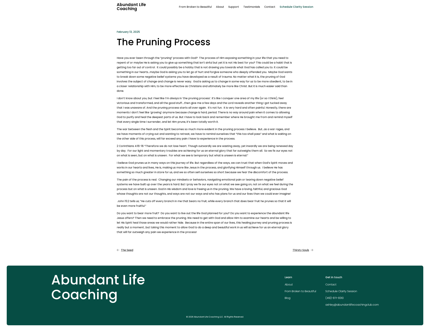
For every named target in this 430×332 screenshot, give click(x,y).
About (220, 7)
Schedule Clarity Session (296, 7)
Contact (269, 7)
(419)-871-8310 (334, 298)
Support (233, 7)
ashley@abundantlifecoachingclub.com (352, 305)
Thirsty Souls (301, 250)
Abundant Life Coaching (131, 7)
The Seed (127, 250)
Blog (287, 298)
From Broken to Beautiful (195, 7)
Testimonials (251, 7)
